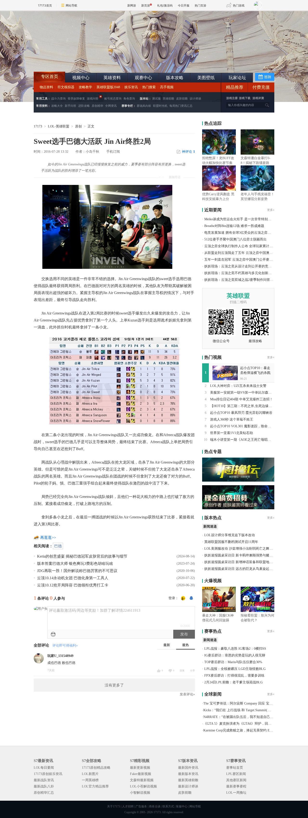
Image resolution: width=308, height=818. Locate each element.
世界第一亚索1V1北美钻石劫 (231, 433)
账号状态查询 (113, 98)
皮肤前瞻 (182, 98)
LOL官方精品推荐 (95, 786)
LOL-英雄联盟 (58, 126)
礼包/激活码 (165, 5)
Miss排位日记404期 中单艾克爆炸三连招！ (241, 399)
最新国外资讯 (188, 767)
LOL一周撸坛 (236, 792)
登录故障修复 (76, 98)
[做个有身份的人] (183, 598)
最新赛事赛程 (236, 786)
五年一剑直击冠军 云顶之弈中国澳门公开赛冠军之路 (243, 259)
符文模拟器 (66, 87)
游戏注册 (232, 98)
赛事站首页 (234, 767)
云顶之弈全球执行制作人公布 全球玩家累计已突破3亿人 (246, 246)
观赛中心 (143, 77)
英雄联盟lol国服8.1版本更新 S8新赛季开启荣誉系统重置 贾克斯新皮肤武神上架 (71, 60)
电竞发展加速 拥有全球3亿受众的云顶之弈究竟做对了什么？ (249, 232)
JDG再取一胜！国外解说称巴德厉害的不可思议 (77, 571)
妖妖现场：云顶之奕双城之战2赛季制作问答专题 (240, 280)
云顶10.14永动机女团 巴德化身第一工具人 (72, 578)
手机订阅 (113, 151)
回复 (182, 670)
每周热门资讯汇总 (180, 105)
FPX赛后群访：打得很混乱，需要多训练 (234, 675)
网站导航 (71, 5)
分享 (192, 670)
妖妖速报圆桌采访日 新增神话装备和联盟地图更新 (241, 562)
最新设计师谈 (188, 786)
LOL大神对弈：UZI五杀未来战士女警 (238, 386)
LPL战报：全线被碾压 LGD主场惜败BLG (235, 669)
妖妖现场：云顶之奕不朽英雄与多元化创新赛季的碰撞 (244, 273)
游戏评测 (258, 98)
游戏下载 (244, 98)
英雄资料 (112, 77)
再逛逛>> (48, 537)
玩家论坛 (237, 77)
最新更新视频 (140, 767)
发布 (184, 634)
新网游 (131, 5)
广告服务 (141, 806)
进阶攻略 (84, 105)
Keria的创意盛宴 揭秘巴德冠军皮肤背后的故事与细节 (82, 556)
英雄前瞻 (168, 98)
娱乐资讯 (131, 87)
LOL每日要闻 (44, 767)
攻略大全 (57, 105)
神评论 (188, 151)
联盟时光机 (160, 105)
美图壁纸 (206, 77)
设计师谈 (195, 98)
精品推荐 (234, 87)
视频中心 (81, 77)
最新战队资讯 (44, 780)
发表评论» (187, 694)
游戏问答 (92, 98)
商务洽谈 (154, 806)
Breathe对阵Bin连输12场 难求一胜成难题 (234, 226)
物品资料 (46, 87)
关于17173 (113, 806)
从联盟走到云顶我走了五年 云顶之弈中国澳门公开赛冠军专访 (250, 253)
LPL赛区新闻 (236, 774)
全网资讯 (111, 105)
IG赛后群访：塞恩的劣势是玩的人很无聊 (234, 655)
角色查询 (129, 98)
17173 (38, 126)
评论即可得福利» (65, 645)
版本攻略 (174, 77)
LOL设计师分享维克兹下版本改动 (229, 535)
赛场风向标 (144, 105)
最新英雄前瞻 (188, 780)
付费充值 (261, 87)
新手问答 (70, 105)
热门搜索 (149, 87)
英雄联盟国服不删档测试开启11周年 (231, 542)
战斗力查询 (58, 98)
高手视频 (166, 87)
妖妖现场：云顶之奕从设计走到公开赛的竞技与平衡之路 (246, 266)
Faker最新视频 (140, 774)
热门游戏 (238, 5)
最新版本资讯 (188, 774)
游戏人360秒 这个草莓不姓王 (231, 419)
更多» (270, 210)
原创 (78, 126)
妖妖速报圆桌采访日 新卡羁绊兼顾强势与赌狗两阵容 (243, 555)
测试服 (156, 98)
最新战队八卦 (44, 786)
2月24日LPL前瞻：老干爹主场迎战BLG (233, 682)
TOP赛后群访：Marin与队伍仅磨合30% (233, 662)
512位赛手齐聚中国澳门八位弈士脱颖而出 (235, 239)
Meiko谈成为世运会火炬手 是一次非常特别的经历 (241, 219)
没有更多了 (114, 685)
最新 (166, 645)
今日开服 (183, 5)
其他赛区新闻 (236, 780)
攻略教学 (85, 87)
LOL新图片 (90, 774)
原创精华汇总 (44, 792)
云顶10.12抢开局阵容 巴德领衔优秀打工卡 (72, 585)
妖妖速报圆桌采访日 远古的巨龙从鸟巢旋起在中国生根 (245, 569)
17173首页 (45, 5)
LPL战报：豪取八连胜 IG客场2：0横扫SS (235, 648)
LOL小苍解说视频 (143, 786)
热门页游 (200, 5)
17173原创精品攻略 (96, 767)
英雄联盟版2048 (108, 87)
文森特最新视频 (142, 780)
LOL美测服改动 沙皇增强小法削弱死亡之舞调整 (240, 548)
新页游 (145, 5)
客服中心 (181, 806)
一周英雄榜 (90, 780)
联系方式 (168, 806)
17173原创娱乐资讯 (48, 774)
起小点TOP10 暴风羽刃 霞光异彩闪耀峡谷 (241, 413)
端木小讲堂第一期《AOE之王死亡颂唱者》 (242, 439)
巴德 (58, 546)
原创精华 (97, 105)
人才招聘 (128, 806)
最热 (185, 645)
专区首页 (49, 76)
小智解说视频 (140, 792)
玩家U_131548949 (60, 656)
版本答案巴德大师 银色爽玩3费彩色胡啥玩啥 (75, 563)
